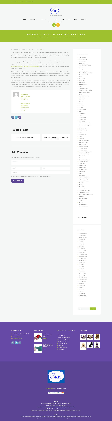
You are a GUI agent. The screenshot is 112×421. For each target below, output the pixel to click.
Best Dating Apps (83, 71)
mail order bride (82, 134)
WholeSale (61, 349)
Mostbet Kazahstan (84, 146)
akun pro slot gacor (25, 103)
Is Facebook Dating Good (85, 123)
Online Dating (82, 155)
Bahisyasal (81, 67)
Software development (84, 177)
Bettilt (80, 76)
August (82, 239)
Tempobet (81, 182)
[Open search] (54, 25)
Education (81, 105)
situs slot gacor (24, 94)
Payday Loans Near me (84, 159)
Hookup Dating (82, 117)
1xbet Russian (82, 61)
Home (35, 36)
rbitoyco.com (82, 171)
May (81, 245)
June (81, 243)
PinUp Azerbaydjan (83, 161)
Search (93, 308)
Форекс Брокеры (83, 204)
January (82, 252)
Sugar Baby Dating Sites (85, 179)
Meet (80, 136)
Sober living (82, 175)
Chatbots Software (83, 88)
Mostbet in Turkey (83, 142)
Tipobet (81, 184)
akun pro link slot (25, 107)
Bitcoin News (82, 78)
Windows (81, 196)
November (83, 256)
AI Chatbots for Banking (85, 65)
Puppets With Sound (63, 339)
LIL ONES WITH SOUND (64, 337)
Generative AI (82, 113)
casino (80, 86)
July (81, 241)
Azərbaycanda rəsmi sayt (25, 137)
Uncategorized (82, 188)
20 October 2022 (14, 49)
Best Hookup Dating (84, 74)
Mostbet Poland (83, 148)
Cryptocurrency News (84, 92)
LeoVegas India (82, 128)
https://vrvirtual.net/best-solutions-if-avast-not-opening (25, 66)
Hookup (81, 115)
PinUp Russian (82, 165)
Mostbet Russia (83, 150)
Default (81, 101)
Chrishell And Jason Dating (85, 90)
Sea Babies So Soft (62, 341)
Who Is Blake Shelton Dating (86, 194)
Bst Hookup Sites (83, 84)
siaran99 (23, 110)
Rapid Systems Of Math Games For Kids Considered (56, 138)
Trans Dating (82, 186)
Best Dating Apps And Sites (85, 72)
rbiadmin (23, 49)
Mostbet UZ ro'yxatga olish (85, 152)
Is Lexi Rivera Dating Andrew (86, 125)
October (82, 235)
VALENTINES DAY (62, 347)
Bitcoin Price (82, 80)
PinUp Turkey (82, 167)
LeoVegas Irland (83, 130)
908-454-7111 (16, 336)
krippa (80, 127)
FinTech (81, 107)
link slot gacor (24, 98)
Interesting (43, 36)
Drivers (81, 103)
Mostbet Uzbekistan (84, 154)
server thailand (24, 99)
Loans (80, 132)
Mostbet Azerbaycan (84, 140)
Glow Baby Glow (62, 335)
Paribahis (81, 157)
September (83, 237)
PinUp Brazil (82, 163)
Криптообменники (83, 198)
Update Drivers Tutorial (84, 190)
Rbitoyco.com (49, 388)
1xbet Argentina (83, 59)
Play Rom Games (83, 169)
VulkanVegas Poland (84, 192)
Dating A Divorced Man (84, 96)
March (82, 248)
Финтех (81, 202)
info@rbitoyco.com (17, 338)
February (82, 250)
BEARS (60, 334)
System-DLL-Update (84, 181)
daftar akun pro (24, 105)
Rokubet (81, 173)
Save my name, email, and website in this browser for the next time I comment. (31, 176)
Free (80, 111)
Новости (81, 200)
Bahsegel (81, 69)
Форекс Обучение (83, 206)
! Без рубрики (82, 57)
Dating (80, 94)
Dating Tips (82, 100)
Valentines (61, 345)
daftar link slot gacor (25, 96)
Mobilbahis (81, 138)
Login (99, 1)
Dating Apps (82, 98)
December (83, 233)
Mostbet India (82, 144)
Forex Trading (82, 109)
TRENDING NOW (62, 343)
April (81, 246)
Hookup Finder (82, 119)
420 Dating (81, 63)
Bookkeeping (82, 82)
